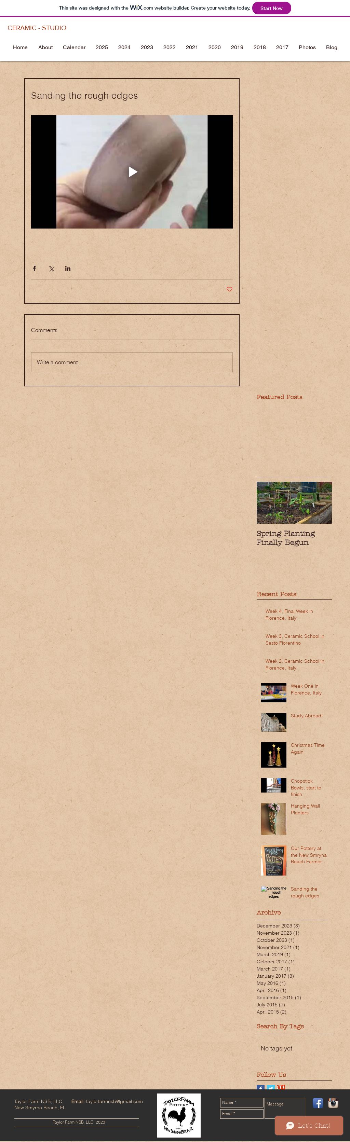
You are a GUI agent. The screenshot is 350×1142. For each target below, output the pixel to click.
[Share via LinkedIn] (68, 268)
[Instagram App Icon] (333, 1103)
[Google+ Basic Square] (281, 1089)
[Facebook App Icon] (318, 1103)
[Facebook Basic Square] (261, 1089)
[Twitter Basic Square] (271, 1089)
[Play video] (132, 172)
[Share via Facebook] (34, 268)
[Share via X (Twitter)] (51, 268)
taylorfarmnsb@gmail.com (114, 1101)
